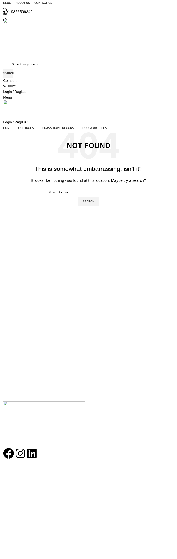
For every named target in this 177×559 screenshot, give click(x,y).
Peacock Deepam (15, 515)
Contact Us (10, 482)
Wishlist (8, 497)
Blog (6, 490)
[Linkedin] (32, 453)
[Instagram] (20, 453)
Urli (5, 538)
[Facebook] (8, 453)
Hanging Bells (12, 523)
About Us (9, 475)
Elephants (10, 530)
